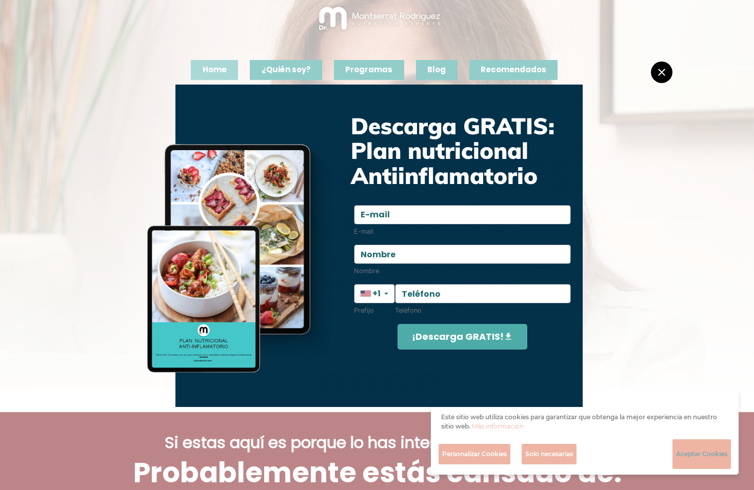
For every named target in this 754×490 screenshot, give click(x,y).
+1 (376, 293)
